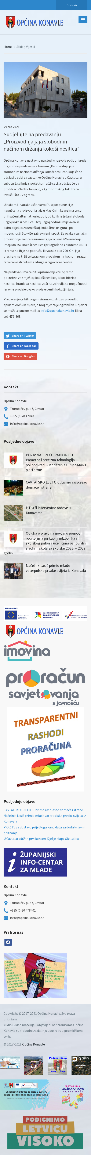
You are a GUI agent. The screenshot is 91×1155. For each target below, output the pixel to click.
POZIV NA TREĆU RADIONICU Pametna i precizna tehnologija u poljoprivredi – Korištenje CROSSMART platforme (56, 462)
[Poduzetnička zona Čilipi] (57, 1065)
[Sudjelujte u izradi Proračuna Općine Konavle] (10, 1062)
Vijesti (30, 47)
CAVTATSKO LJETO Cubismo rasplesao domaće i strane (43, 810)
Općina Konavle (33, 1044)
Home (8, 47)
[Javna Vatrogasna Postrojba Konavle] (34, 1065)
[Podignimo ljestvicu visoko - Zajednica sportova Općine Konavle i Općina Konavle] (45, 1132)
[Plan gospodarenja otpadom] (51, 975)
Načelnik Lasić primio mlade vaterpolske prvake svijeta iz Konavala (56, 568)
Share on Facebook (24, 346)
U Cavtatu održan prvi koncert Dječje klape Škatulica (41, 838)
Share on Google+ (23, 356)
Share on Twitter (23, 336)
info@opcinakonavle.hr (57, 310)
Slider (21, 47)
